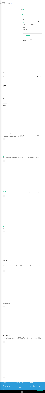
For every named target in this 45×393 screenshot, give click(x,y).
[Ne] (22, 392)
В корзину (27, 35)
